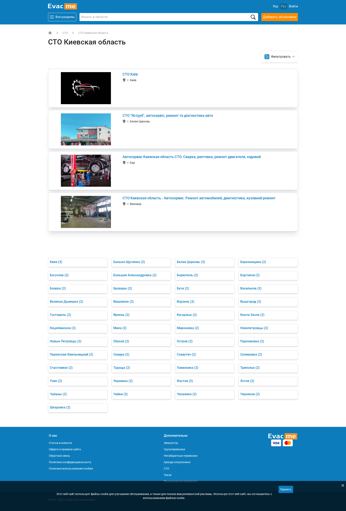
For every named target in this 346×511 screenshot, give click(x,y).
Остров (185, 341)
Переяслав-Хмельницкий (71, 354)
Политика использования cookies (71, 468)
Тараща (121, 368)
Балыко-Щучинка (129, 262)
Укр (275, 6)
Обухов (121, 341)
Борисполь (187, 275)
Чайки (120, 394)
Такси (167, 475)
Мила (120, 328)
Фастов (185, 381)
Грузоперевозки (174, 449)
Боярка (58, 288)
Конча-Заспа (252, 315)
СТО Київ (130, 74)
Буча (183, 288)
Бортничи (250, 275)
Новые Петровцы (65, 341)
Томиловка (187, 368)
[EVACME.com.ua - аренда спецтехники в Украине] (50, 33)
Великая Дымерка (66, 301)
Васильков (251, 288)
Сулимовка (251, 354)
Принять (286, 489)
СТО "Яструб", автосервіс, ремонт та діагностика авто (168, 115)
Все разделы (64, 17)
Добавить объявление (279, 17)
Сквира (121, 354)
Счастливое (61, 368)
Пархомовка (252, 341)
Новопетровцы (254, 328)
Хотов (247, 381)
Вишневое (123, 301)
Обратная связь (59, 455)
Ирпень (121, 315)
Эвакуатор (171, 442)
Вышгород (250, 301)
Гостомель (60, 315)
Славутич (186, 354)
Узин (56, 381)
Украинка (123, 381)
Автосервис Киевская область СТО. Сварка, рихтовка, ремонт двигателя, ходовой (192, 157)
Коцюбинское (63, 328)
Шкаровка (60, 407)
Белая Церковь (191, 262)
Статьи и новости (60, 442)
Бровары (122, 288)
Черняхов (250, 394)
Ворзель (185, 301)
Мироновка (188, 328)
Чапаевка (187, 394)
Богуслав (59, 275)
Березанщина (253, 262)
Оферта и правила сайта (65, 449)
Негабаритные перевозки (180, 455)
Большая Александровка (135, 275)
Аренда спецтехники (177, 462)
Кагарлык (187, 315)
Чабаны (58, 394)
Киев (56, 262)
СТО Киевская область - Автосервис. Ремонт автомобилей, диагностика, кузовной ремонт (199, 198)
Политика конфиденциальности (70, 462)
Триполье (250, 368)
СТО (65, 32)
